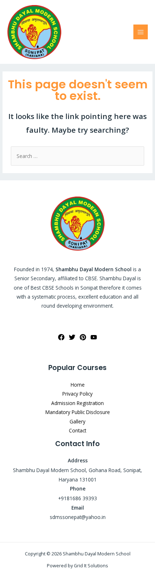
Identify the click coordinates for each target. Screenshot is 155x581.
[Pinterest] (83, 337)
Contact (77, 430)
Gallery (77, 421)
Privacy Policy (77, 393)
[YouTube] (93, 337)
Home (78, 384)
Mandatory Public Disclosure (77, 412)
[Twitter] (72, 337)
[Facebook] (61, 337)
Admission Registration (77, 403)
